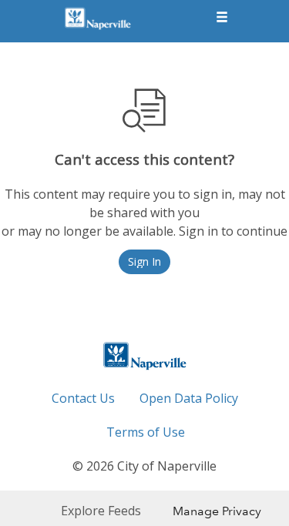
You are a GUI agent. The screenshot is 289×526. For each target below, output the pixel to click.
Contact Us (83, 398)
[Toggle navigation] (222, 17)
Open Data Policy (188, 398)
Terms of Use (145, 432)
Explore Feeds (101, 510)
